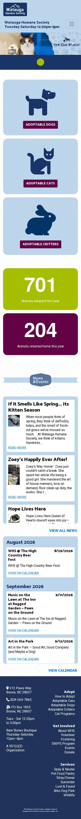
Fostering (68, 739)
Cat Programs (65, 714)
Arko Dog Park (64, 791)
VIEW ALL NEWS (63, 531)
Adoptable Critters (41, 244)
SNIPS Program (63, 744)
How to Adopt (65, 696)
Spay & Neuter (64, 769)
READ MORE (17, 448)
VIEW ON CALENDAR (24, 573)
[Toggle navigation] (72, 24)
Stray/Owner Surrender (65, 780)
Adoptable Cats (40, 183)
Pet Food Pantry (63, 774)
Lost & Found (65, 786)
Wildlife (69, 795)
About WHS (66, 731)
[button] (6, 43)
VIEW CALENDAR (63, 671)
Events (70, 748)
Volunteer (68, 735)
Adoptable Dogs (40, 124)
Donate (69, 752)
